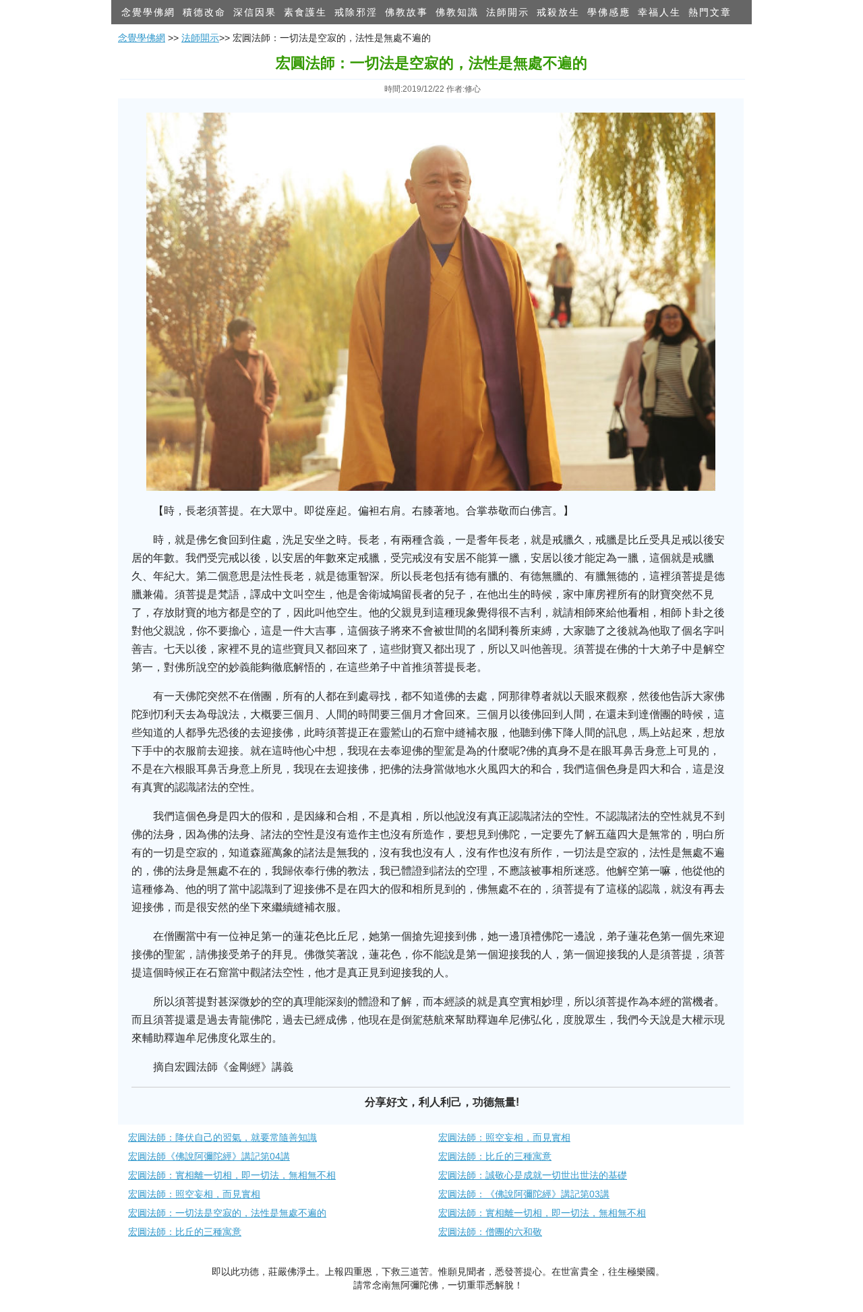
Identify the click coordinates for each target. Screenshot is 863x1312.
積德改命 (204, 12)
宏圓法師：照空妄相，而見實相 (504, 1137)
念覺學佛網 (148, 12)
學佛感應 (608, 12)
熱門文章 (710, 12)
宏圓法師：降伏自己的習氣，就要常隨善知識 (222, 1137)
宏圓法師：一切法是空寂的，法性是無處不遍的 (227, 1212)
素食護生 (305, 12)
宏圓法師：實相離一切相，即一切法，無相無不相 (232, 1175)
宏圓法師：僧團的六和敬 (490, 1231)
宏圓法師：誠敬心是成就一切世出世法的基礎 (532, 1175)
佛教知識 (457, 12)
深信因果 (254, 12)
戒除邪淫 (356, 12)
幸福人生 (659, 12)
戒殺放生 (558, 12)
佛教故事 (406, 12)
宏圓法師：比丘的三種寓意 (495, 1156)
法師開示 (507, 12)
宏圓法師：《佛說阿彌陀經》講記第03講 (523, 1194)
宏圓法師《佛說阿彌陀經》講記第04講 (209, 1156)
